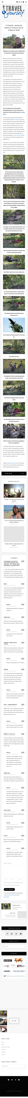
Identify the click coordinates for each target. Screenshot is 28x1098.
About (2, 1044)
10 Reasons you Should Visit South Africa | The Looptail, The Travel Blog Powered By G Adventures (12, 563)
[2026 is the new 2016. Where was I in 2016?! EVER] (3, 1021)
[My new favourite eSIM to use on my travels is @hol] (3, 1029)
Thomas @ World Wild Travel (10, 643)
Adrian (6, 669)
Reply (23, 561)
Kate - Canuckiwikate (10, 704)
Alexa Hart (7, 810)
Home (2, 1042)
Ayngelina (7, 617)
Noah (5, 584)
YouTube (3, 1052)
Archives (3, 1049)
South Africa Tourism (13, 463)
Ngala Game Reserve (15, 119)
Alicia (5, 835)
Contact (3, 1054)
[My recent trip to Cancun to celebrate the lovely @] (3, 1014)
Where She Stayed (5, 1047)
